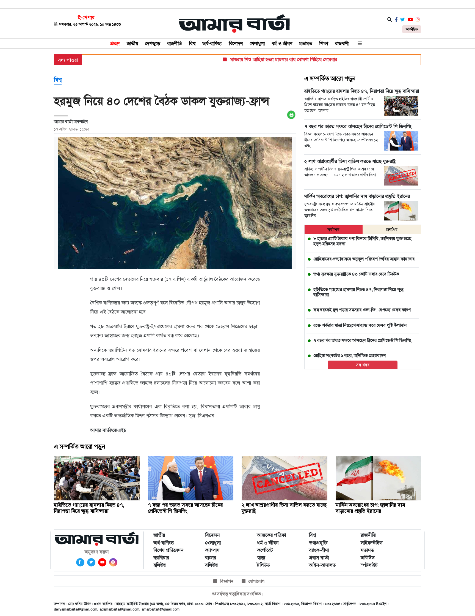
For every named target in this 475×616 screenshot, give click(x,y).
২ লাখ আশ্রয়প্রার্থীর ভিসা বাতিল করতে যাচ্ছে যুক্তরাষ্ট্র (284, 507)
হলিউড (159, 565)
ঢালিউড (367, 557)
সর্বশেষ (333, 230)
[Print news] (291, 114)
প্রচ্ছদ (115, 43)
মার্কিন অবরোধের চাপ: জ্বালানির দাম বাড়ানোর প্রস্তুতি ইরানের (370, 507)
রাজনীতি (174, 43)
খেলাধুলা (257, 43)
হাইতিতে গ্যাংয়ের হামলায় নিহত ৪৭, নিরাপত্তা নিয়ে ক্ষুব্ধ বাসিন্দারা (89, 507)
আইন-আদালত (322, 565)
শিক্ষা (323, 43)
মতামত (305, 43)
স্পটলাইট (369, 565)
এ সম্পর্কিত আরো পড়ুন (329, 79)
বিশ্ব (192, 43)
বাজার (210, 557)
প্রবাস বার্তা (319, 557)
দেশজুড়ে (152, 43)
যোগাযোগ (256, 581)
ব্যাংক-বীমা (319, 550)
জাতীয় (132, 43)
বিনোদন (236, 43)
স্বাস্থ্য (261, 557)
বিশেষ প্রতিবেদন (168, 550)
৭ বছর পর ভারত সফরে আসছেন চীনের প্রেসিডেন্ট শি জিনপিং (185, 507)
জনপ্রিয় (392, 230)
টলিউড (263, 565)
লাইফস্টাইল (371, 542)
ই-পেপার (86, 17)
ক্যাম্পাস (212, 550)
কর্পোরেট (265, 550)
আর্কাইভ (412, 29)
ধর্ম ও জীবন (282, 43)
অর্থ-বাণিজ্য (212, 43)
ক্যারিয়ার (161, 557)
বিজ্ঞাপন (226, 581)
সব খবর (362, 365)
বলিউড (211, 565)
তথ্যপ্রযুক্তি (318, 542)
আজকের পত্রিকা (271, 535)
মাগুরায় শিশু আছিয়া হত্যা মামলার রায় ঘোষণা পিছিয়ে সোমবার (270, 59)
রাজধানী (342, 43)
